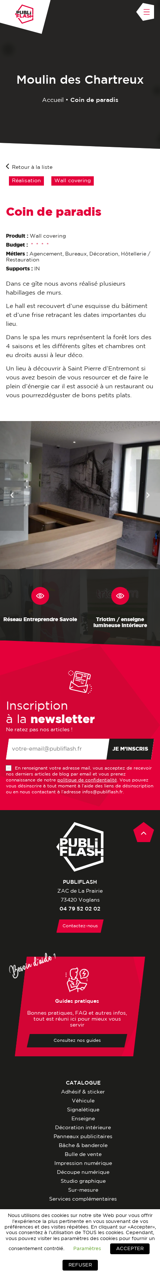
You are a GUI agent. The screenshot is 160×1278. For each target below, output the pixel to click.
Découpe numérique (83, 1172)
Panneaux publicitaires (83, 1136)
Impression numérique (83, 1163)
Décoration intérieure (83, 1128)
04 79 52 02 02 (80, 909)
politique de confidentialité (87, 780)
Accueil (53, 100)
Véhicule (83, 1101)
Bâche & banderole (83, 1145)
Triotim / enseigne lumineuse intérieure (120, 622)
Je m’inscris (130, 749)
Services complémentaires (83, 1199)
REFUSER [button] (80, 1265)
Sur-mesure (83, 1190)
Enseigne (83, 1119)
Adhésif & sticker (83, 1092)
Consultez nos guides (77, 1040)
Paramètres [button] (87, 1248)
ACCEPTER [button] (130, 1249)
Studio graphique (83, 1181)
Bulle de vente (83, 1154)
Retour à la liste (32, 167)
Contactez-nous (80, 926)
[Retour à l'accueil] (24, 14)
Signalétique (83, 1110)
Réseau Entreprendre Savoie (40, 619)
